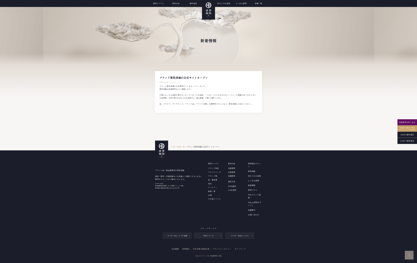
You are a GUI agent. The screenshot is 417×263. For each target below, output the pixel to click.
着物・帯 (211, 191)
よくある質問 (253, 180)
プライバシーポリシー (222, 249)
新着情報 (251, 185)
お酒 (210, 195)
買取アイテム (158, 3)
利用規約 (185, 249)
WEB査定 (232, 186)
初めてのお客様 (254, 176)
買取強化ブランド (254, 165)
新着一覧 (181, 146)
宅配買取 (231, 168)
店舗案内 (251, 210)
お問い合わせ (253, 214)
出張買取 (231, 172)
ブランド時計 (213, 168)
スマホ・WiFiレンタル (240, 235)
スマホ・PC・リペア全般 (177, 235)
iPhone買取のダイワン (254, 204)
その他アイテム (214, 199)
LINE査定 (232, 190)
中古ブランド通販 (254, 196)
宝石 (210, 183)
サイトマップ (240, 249)
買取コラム (252, 190)
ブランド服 (212, 176)
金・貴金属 (212, 179)
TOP (173, 146)
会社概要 (175, 249)
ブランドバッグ (214, 172)
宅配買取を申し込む (407, 122)
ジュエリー (212, 187)
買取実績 (251, 171)
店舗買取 (231, 176)
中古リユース (208, 235)
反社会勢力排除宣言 (201, 249)
